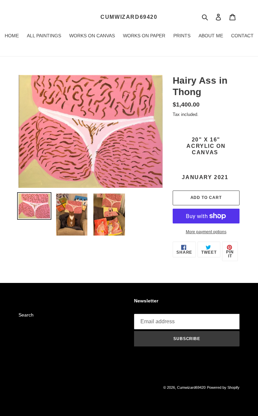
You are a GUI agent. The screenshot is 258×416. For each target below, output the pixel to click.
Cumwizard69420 (128, 17)
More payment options (206, 232)
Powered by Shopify (223, 387)
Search (26, 315)
